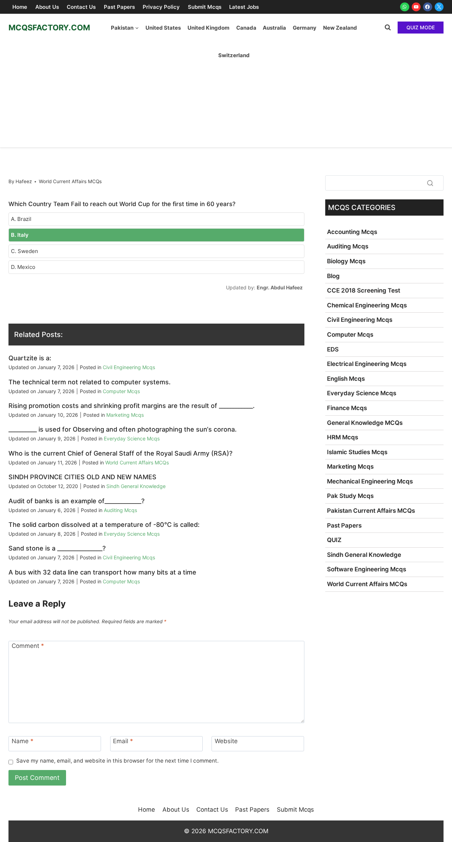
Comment (28, 645)
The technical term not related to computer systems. (89, 382)
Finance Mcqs (347, 407)
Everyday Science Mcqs (132, 438)
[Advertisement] (226, 94)
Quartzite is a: (29, 358)
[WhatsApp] (404, 7)
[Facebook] (427, 7)
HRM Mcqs (342, 437)
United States (163, 27)
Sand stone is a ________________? (57, 548)
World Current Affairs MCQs (70, 181)
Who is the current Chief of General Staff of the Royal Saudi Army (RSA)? (120, 453)
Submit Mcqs (204, 7)
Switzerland (234, 55)
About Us (47, 7)
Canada (246, 27)
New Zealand (340, 27)
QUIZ (334, 539)
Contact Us (81, 7)
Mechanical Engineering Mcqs (370, 481)
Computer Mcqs (121, 391)
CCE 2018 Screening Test (363, 290)
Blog (333, 275)
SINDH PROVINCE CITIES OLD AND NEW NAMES (82, 477)
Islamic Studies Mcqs (357, 452)
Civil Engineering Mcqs (129, 367)
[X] (439, 7)
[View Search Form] (387, 27)
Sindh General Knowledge (136, 486)
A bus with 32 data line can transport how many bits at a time (102, 572)
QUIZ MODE (420, 27)
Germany (304, 27)
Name (23, 741)
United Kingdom (209, 27)
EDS (333, 349)
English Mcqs (346, 378)
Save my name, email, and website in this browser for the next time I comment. (117, 760)
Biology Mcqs (346, 261)
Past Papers (119, 7)
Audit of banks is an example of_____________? (76, 501)
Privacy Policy (161, 7)
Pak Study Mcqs (350, 495)
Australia (274, 27)
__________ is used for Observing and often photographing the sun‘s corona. (122, 429)
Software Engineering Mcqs (366, 569)
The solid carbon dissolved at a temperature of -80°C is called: (104, 524)
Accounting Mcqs (352, 231)
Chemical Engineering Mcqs (367, 305)
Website (226, 741)
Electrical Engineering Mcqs (366, 363)
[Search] (430, 183)
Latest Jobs (244, 7)
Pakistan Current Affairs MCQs (371, 510)
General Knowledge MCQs (365, 422)
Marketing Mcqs (125, 415)
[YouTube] (416, 7)
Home (19, 7)
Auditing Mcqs (120, 510)
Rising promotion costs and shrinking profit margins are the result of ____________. (131, 405)
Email (123, 741)
